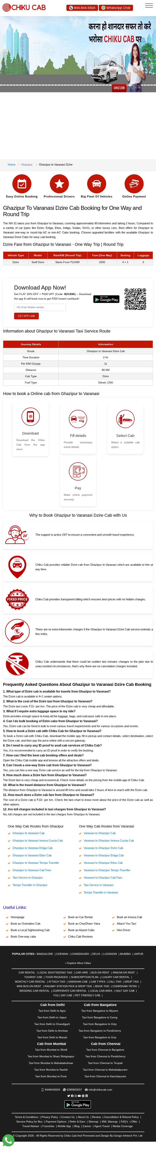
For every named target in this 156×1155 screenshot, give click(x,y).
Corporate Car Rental (70, 990)
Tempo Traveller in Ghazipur (30, 885)
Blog (77, 1126)
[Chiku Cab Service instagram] (76, 1096)
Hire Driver (123, 930)
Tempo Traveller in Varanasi (101, 892)
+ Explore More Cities (78, 963)
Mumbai (125, 953)
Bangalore (45, 953)
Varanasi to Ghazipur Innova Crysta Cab (109, 840)
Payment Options (56, 1121)
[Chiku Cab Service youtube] (79, 1096)
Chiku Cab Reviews (80, 936)
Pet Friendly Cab (87, 995)
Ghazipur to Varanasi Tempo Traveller (36, 862)
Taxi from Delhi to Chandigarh (52, 1024)
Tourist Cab (33, 977)
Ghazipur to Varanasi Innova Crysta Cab (38, 840)
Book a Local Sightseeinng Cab (30, 930)
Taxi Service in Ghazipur (28, 877)
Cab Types (98, 981)
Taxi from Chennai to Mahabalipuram (105, 1069)
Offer (134, 1121)
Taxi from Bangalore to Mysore (99, 1010)
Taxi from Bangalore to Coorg (99, 1017)
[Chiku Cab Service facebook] (72, 1096)
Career (87, 1126)
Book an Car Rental (80, 917)
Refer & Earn (77, 1121)
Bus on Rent (100, 972)
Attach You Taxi (126, 923)
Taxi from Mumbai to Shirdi (51, 1049)
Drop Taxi (132, 981)
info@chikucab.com (100, 1089)
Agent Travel (102, 1126)
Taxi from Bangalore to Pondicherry (100, 1030)
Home (11, 164)
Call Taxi (114, 981)
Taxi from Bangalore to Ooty (100, 1024)
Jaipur (138, 953)
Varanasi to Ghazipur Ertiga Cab (104, 855)
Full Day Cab (62, 995)
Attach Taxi (57, 981)
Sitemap (93, 1121)
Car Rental (27, 972)
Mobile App (64, 1126)
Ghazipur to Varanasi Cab (29, 833)
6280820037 (74, 1089)
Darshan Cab (77, 981)
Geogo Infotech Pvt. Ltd (128, 1135)
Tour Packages (56, 977)
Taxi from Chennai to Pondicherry (105, 1056)
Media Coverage (123, 1126)
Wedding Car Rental (34, 990)
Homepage (17, 917)
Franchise (48, 1126)
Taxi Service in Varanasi (98, 885)
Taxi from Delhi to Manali (52, 1037)
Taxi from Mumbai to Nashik (51, 1069)
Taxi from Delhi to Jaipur (52, 1017)
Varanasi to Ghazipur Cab (100, 833)
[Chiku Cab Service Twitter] (68, 1096)
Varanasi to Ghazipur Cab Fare (103, 877)
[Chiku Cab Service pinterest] (83, 1096)
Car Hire (82, 972)
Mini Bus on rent (29, 986)
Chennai (62, 953)
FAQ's (124, 1121)
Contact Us (68, 1117)
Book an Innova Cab (129, 917)
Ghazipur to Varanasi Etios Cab (32, 855)
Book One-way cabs (23, 936)
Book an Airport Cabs (81, 930)
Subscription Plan (84, 977)
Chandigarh (80, 953)
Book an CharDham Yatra (84, 923)
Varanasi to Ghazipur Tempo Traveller (107, 870)
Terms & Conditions (26, 1117)
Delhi (96, 953)
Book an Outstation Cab (25, 923)
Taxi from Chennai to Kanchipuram (105, 1076)
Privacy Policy (49, 1117)
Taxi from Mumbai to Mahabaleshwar (51, 1063)
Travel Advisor (30, 1126)
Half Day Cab (124, 990)
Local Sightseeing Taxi (55, 972)
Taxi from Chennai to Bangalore (105, 1049)
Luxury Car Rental (116, 977)
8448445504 (52, 1089)
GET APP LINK (26, 316)
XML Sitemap (110, 1121)
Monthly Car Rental (30, 981)
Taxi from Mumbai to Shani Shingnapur (51, 1056)
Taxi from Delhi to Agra (52, 1010)
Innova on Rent (124, 972)
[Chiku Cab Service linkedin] (86, 1096)
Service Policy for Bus (29, 1121)
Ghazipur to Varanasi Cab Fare (32, 870)
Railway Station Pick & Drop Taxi (68, 986)
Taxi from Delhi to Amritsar (52, 1030)
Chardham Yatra (124, 986)
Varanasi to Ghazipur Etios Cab (103, 862)
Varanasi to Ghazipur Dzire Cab (103, 848)
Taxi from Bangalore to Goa (99, 1037)
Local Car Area (101, 990)
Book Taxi (102, 986)
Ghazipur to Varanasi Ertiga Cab (33, 848)
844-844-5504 (84, 8)
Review (96, 1117)
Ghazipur (27, 164)
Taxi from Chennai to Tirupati (105, 1063)
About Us (83, 1117)
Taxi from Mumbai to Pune (51, 1076)
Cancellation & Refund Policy (121, 1117)
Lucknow (110, 953)
